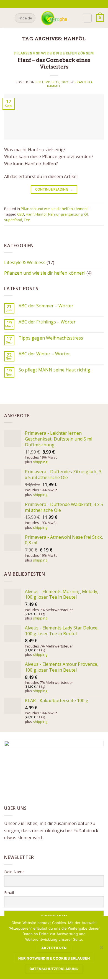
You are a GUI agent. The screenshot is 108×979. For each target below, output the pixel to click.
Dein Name (14, 871)
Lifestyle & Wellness (24, 262)
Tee (27, 219)
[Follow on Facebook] (50, 4)
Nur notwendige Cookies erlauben (54, 958)
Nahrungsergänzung (65, 214)
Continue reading (54, 189)
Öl (86, 214)
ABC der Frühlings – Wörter (47, 322)
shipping (40, 461)
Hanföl (41, 214)
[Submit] (30, 18)
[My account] (87, 18)
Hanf (30, 214)
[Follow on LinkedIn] (66, 4)
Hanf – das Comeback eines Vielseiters (54, 63)
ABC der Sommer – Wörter (46, 305)
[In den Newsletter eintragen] (44, 4)
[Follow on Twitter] (61, 4)
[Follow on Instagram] (56, 4)
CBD (20, 214)
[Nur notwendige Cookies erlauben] (101, 949)
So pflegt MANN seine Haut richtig (54, 370)
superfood (13, 219)
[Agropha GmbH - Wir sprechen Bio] (54, 18)
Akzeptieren (53, 948)
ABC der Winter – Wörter (44, 353)
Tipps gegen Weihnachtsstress (51, 338)
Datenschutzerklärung (54, 969)
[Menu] (7, 18)
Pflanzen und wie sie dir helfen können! (54, 53)
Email (9, 892)
